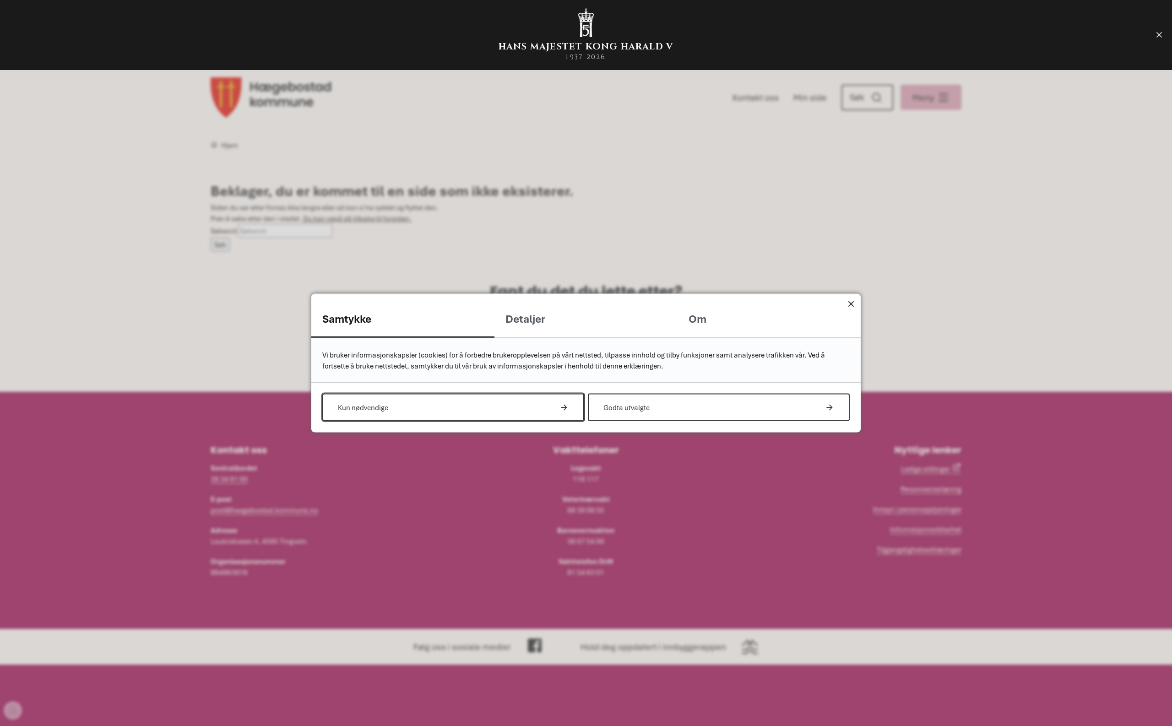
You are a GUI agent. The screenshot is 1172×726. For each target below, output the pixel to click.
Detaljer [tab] (525, 319)
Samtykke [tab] (346, 319)
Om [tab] (697, 319)
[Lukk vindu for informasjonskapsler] (851, 304)
